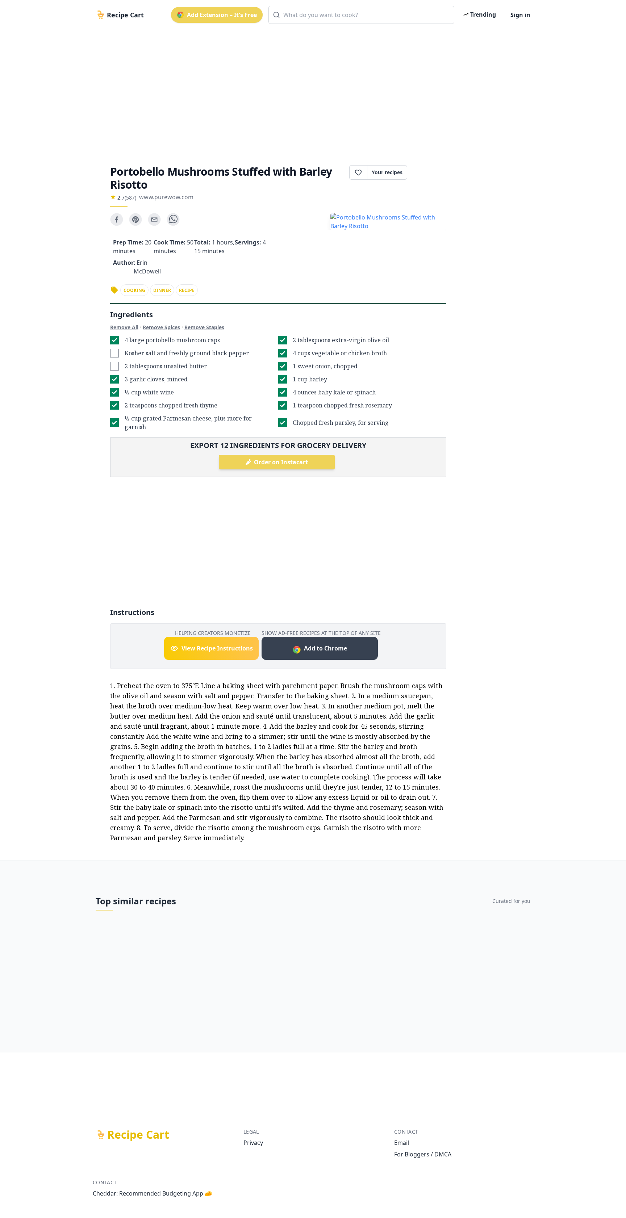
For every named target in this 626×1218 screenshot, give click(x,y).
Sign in (520, 15)
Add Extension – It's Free (222, 15)
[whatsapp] (173, 219)
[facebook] (116, 219)
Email (401, 1143)
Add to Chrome (325, 648)
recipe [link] (187, 290)
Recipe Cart (138, 1134)
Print (430, 172)
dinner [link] (162, 290)
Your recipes (387, 172)
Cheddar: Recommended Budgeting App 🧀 (152, 1193)
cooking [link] (134, 290)
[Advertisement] (310, 91)
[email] (154, 219)
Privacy (253, 1143)
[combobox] (361, 15)
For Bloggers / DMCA (422, 1154)
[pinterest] (135, 219)
